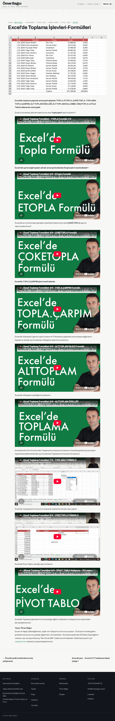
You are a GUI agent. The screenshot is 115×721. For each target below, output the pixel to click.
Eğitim (75, 22)
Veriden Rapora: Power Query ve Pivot (15, 700)
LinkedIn (91, 694)
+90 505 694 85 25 (95, 683)
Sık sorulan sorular (38, 683)
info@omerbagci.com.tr (96, 689)
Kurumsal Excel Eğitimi (11, 683)
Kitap (33, 694)
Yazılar (33, 689)
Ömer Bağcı (18, 22)
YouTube (34, 705)
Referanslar (63, 683)
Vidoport (34, 700)
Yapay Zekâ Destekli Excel (13, 689)
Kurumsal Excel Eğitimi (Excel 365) (14, 694)
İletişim (62, 694)
